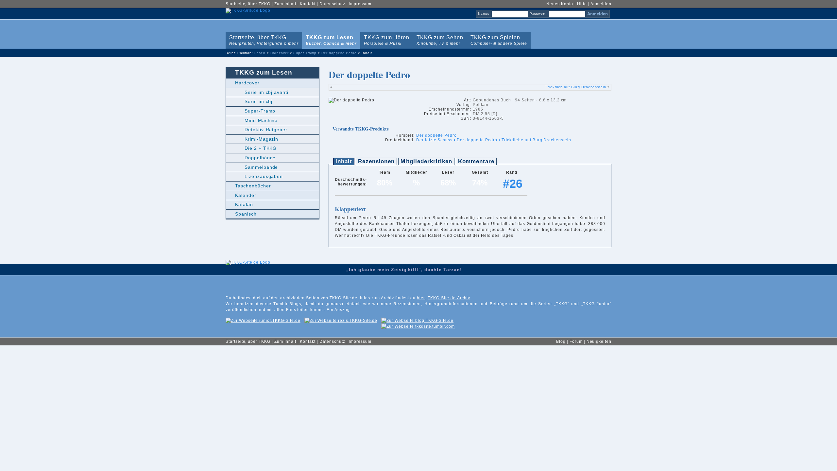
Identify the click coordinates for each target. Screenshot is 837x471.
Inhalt (343, 161)
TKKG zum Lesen (330, 39)
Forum (576, 341)
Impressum (360, 4)
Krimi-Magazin (261, 139)
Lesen (259, 53)
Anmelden (600, 4)
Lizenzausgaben (264, 176)
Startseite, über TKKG (248, 4)
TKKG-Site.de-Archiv (449, 298)
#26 (512, 183)
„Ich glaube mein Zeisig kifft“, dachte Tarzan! (404, 269)
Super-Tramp (304, 53)
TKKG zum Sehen (438, 39)
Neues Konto (559, 4)
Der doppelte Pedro (339, 53)
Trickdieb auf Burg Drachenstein (575, 87)
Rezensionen (376, 161)
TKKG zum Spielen (497, 39)
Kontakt (308, 4)
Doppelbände (260, 157)
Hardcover (279, 53)
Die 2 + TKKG (261, 148)
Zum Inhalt (285, 4)
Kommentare (476, 161)
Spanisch (246, 214)
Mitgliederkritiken (426, 161)
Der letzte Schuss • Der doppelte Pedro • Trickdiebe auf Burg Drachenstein (493, 140)
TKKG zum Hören (385, 39)
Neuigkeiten (599, 341)
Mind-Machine (261, 120)
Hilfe (582, 4)
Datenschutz (332, 4)
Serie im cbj (259, 101)
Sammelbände (261, 167)
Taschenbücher (253, 185)
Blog (561, 341)
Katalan (244, 204)
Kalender (245, 195)
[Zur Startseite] (248, 278)
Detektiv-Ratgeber (266, 129)
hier (421, 298)
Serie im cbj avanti (266, 92)
